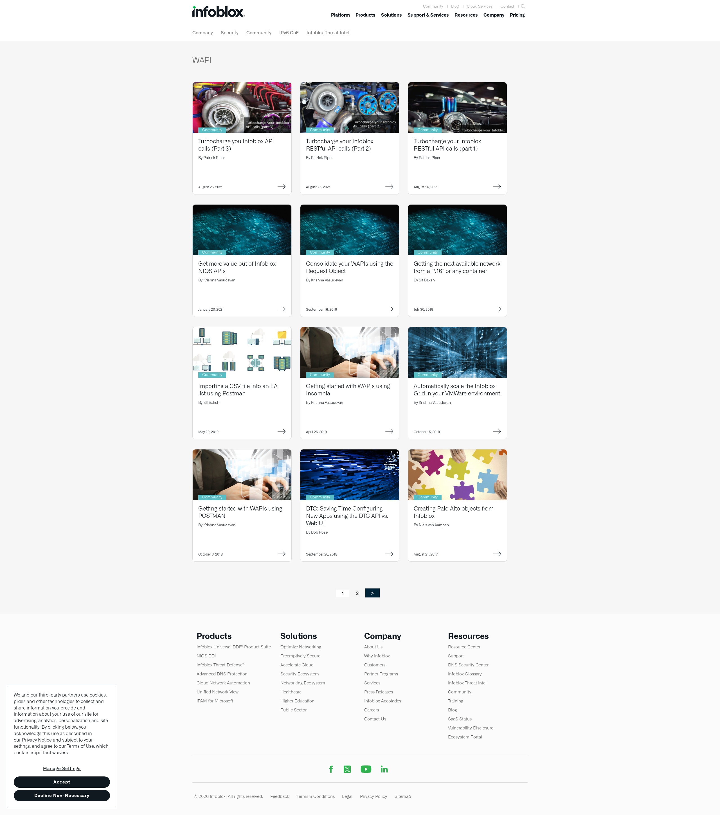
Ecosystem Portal (465, 737)
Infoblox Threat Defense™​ (221, 664)
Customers (374, 664)
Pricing (517, 15)
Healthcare (291, 691)
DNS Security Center (468, 664)
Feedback (279, 796)
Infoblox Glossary (465, 673)
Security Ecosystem (299, 673)
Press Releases (378, 691)
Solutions (391, 15)
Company (493, 15)
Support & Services (428, 15)
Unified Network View (217, 691)
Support (456, 655)
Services (372, 682)
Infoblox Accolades (382, 700)
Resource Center (464, 646)
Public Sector (293, 709)
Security (229, 32)
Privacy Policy (373, 796)
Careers (371, 709)
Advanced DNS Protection (222, 673)
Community (433, 6)
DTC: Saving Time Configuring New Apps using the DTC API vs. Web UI (347, 515)
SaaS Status (460, 719)
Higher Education (297, 700)
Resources (466, 15)
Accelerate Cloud (297, 664)
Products (365, 15)
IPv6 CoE (289, 32)
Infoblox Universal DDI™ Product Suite (234, 646)
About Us (373, 646)
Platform (340, 15)
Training (455, 700)
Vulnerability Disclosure (470, 728)
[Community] (242, 86)
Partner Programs (381, 673)
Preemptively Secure (300, 655)
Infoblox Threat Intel (328, 32)
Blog (455, 6)
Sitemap (403, 796)
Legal (347, 796)
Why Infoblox (377, 655)
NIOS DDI (206, 655)
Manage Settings (62, 768)
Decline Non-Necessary (61, 795)
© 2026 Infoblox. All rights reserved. (228, 796)
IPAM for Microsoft (215, 700)
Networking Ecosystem (302, 682)
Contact (507, 6)
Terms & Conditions (316, 796)
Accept (61, 782)
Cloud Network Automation (223, 682)
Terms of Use (80, 746)
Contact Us (375, 719)
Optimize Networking (300, 646)
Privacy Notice (37, 740)
